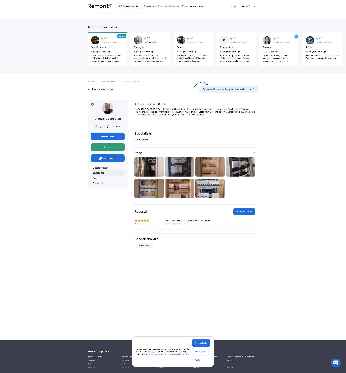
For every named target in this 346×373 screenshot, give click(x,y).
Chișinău (91, 360)
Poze (96, 178)
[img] (296, 36)
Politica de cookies (152, 354)
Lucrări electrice (144, 246)
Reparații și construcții (109, 82)
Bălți (89, 364)
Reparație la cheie (95, 357)
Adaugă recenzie (244, 211)
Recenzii (98, 183)
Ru (254, 6)
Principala (91, 82)
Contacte (108, 147)
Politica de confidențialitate (177, 354)
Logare (234, 6)
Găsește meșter (172, 6)
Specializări (99, 173)
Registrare (245, 6)
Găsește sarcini (189, 6)
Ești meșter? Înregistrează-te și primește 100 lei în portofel (229, 89)
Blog (201, 6)
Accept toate (201, 343)
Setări (197, 360)
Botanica (91, 367)
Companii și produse (153, 6)
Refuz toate (200, 351)
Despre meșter (100, 167)
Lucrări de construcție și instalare (240, 357)
